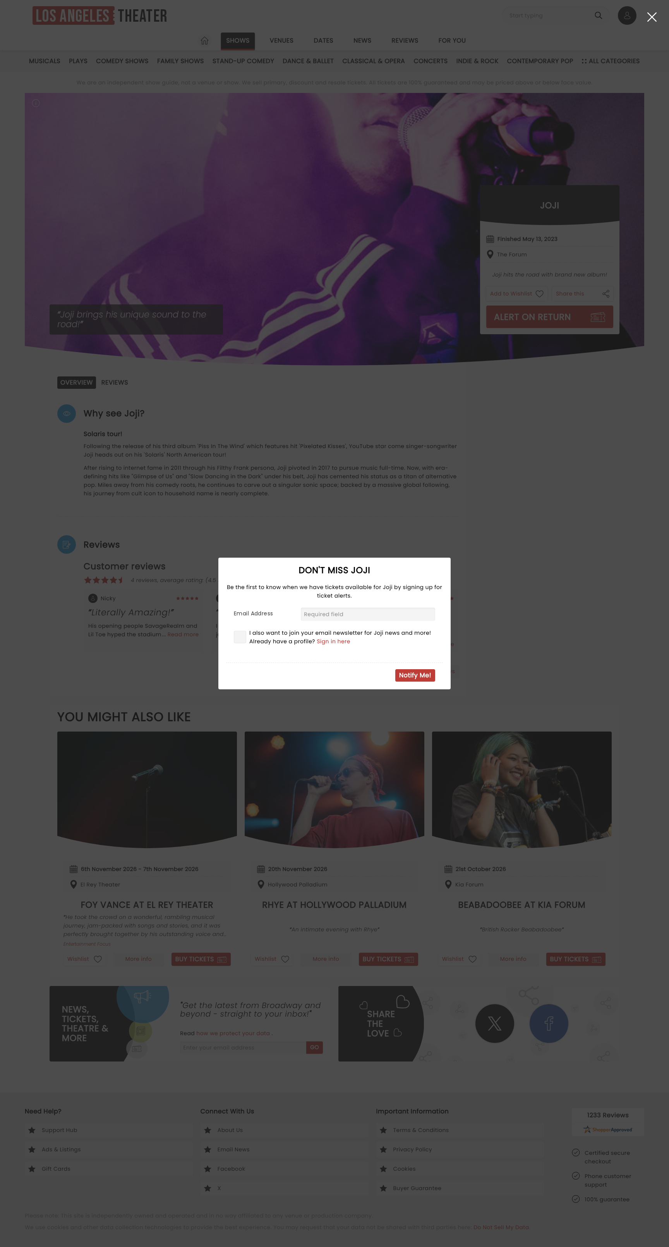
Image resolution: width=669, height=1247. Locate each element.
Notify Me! (415, 675)
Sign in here (333, 641)
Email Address (253, 613)
